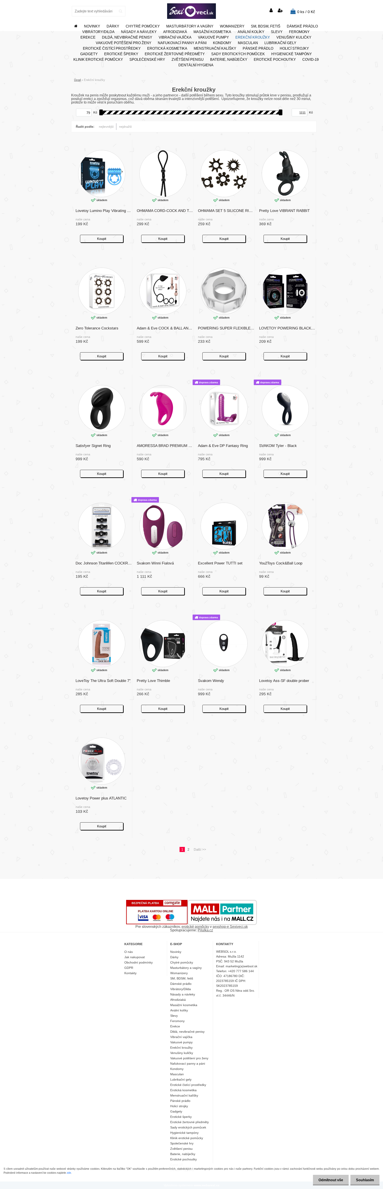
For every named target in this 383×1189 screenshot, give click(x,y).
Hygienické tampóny (291, 54)
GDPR (128, 968)
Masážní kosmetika (212, 32)
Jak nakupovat (134, 957)
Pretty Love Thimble (153, 681)
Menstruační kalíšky (215, 48)
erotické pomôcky (195, 926)
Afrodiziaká (175, 32)
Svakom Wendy (211, 681)
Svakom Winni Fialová (155, 563)
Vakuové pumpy (213, 37)
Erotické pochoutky (275, 59)
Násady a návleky (139, 32)
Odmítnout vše (331, 1180)
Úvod (77, 80)
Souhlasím (365, 1180)
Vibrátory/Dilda (98, 32)
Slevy (277, 32)
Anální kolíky (251, 32)
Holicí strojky (294, 48)
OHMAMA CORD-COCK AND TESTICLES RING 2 (165, 211)
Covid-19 (310, 59)
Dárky (113, 26)
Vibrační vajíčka (175, 37)
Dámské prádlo (302, 26)
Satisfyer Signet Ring (93, 446)
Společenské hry (147, 59)
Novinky (92, 26)
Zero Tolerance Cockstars (97, 328)
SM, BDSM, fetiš (265, 26)
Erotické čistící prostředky (112, 48)
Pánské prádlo (258, 48)
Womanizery (232, 26)
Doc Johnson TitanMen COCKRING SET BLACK (104, 563)
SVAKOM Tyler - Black (278, 446)
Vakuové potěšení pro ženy (123, 43)
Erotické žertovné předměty (175, 54)
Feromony (299, 32)
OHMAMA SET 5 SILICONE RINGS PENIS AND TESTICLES (226, 211)
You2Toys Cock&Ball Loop (280, 563)
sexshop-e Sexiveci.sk (230, 926)
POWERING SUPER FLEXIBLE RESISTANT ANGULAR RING (226, 328)
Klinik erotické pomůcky (98, 59)
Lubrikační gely (280, 43)
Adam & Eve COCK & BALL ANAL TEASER (165, 328)
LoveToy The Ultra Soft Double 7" (103, 681)
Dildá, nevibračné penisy (127, 37)
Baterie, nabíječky (228, 59)
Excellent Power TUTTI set (220, 563)
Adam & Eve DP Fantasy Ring (223, 446)
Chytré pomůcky (143, 26)
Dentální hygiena (195, 65)
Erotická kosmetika (167, 48)
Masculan (248, 43)
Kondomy (222, 43)
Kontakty (130, 973)
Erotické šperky (121, 54)
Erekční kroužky (252, 37)
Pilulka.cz (205, 930)
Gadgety (89, 54)
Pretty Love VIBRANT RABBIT (284, 211)
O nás (128, 952)
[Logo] (191, 11)
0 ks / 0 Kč (306, 12)
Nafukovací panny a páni (182, 43)
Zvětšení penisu (188, 59)
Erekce (88, 37)
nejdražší (125, 126)
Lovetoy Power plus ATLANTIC (101, 798)
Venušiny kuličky (293, 37)
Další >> (200, 849)
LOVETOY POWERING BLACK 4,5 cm (287, 328)
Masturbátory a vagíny (189, 26)
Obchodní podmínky (138, 962)
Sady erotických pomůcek (238, 54)
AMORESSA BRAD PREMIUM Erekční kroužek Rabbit (165, 446)
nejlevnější (106, 126)
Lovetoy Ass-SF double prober (284, 681)
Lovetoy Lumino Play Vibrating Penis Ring (104, 211)
